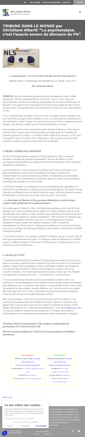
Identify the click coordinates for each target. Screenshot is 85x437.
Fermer (10, 426)
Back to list (7, 397)
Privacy (37, 434)
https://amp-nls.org (31, 375)
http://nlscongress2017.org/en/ (60, 381)
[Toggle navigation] (80, 12)
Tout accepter (41, 426)
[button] (4, 433)
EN (78, 2)
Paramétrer (25, 426)
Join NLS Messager (51, 2)
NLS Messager (42, 431)
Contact (66, 2)
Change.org (70, 307)
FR (82, 2)
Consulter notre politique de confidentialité (19, 418)
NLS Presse (35, 2)
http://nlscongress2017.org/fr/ (35, 378)
